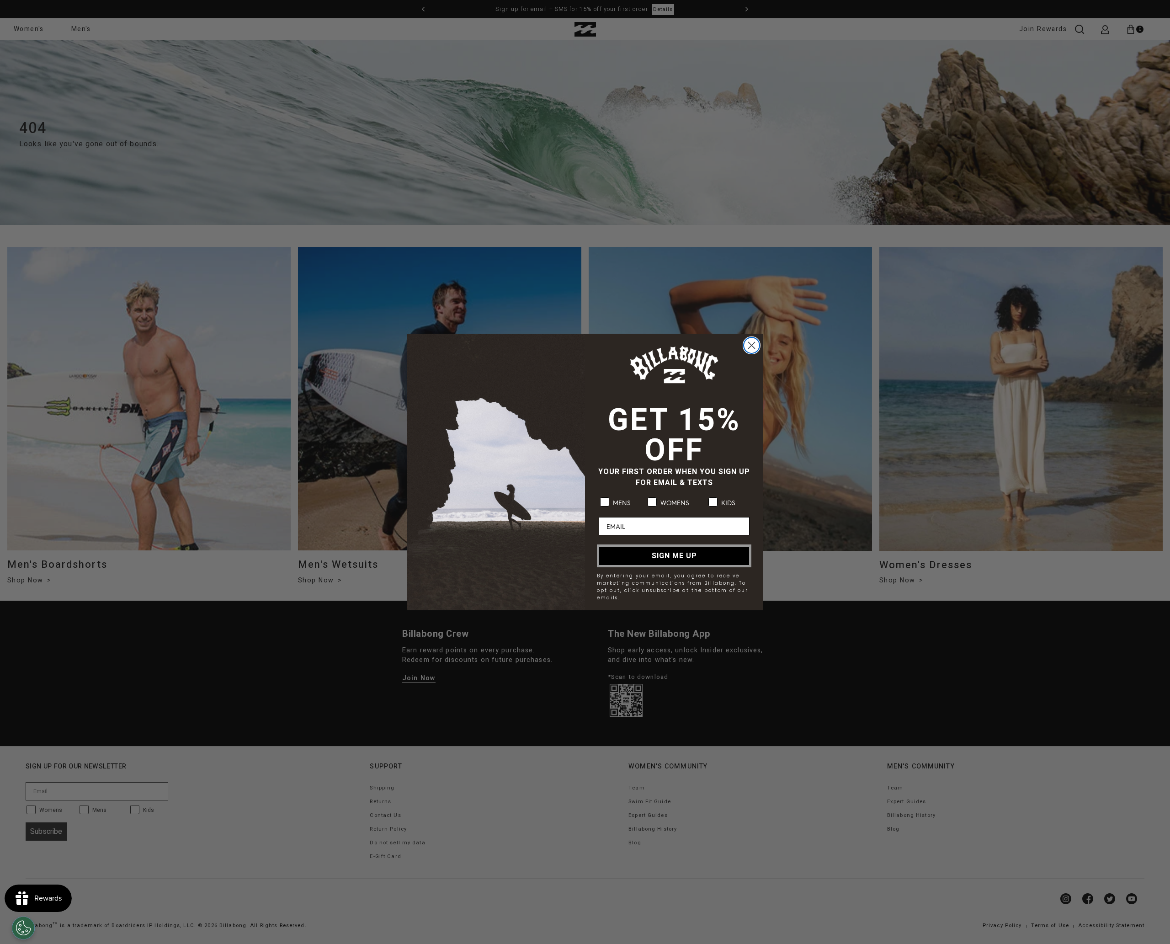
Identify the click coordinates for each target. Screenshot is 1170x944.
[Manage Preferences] (23, 928)
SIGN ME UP (674, 555)
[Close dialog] (752, 345)
